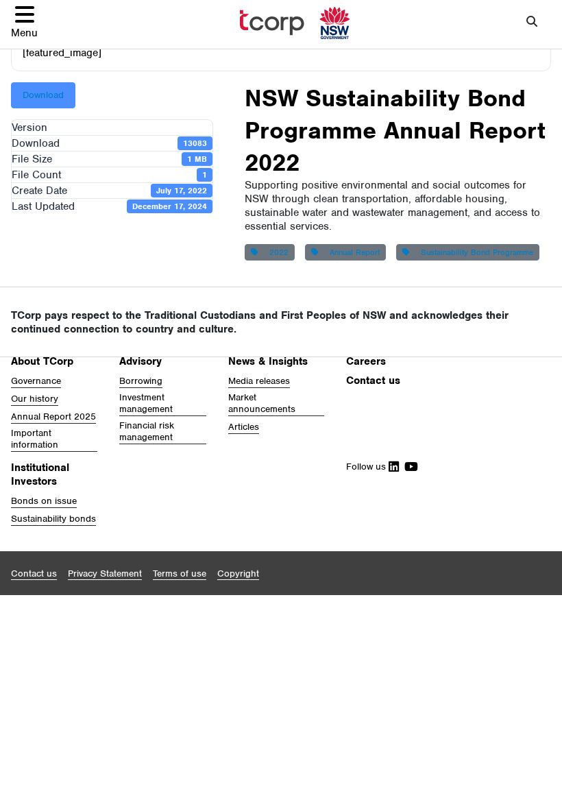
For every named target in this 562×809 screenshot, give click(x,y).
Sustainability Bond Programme (474, 252)
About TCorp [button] (42, 361)
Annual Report (352, 252)
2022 (276, 252)
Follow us (367, 466)
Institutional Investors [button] (40, 474)
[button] (24, 21)
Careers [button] (366, 361)
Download (43, 95)
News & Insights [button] (268, 361)
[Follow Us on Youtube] (408, 466)
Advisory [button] (140, 361)
